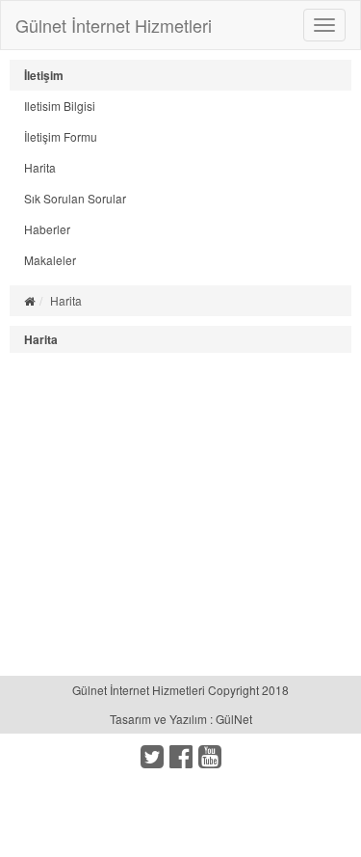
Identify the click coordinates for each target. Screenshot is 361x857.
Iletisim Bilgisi (59, 105)
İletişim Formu (60, 136)
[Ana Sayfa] (29, 300)
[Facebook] (181, 760)
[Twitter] (152, 760)
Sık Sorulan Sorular (75, 198)
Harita (40, 167)
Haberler (47, 229)
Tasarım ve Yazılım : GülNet (181, 718)
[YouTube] (209, 760)
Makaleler (50, 260)
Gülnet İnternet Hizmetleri (113, 25)
